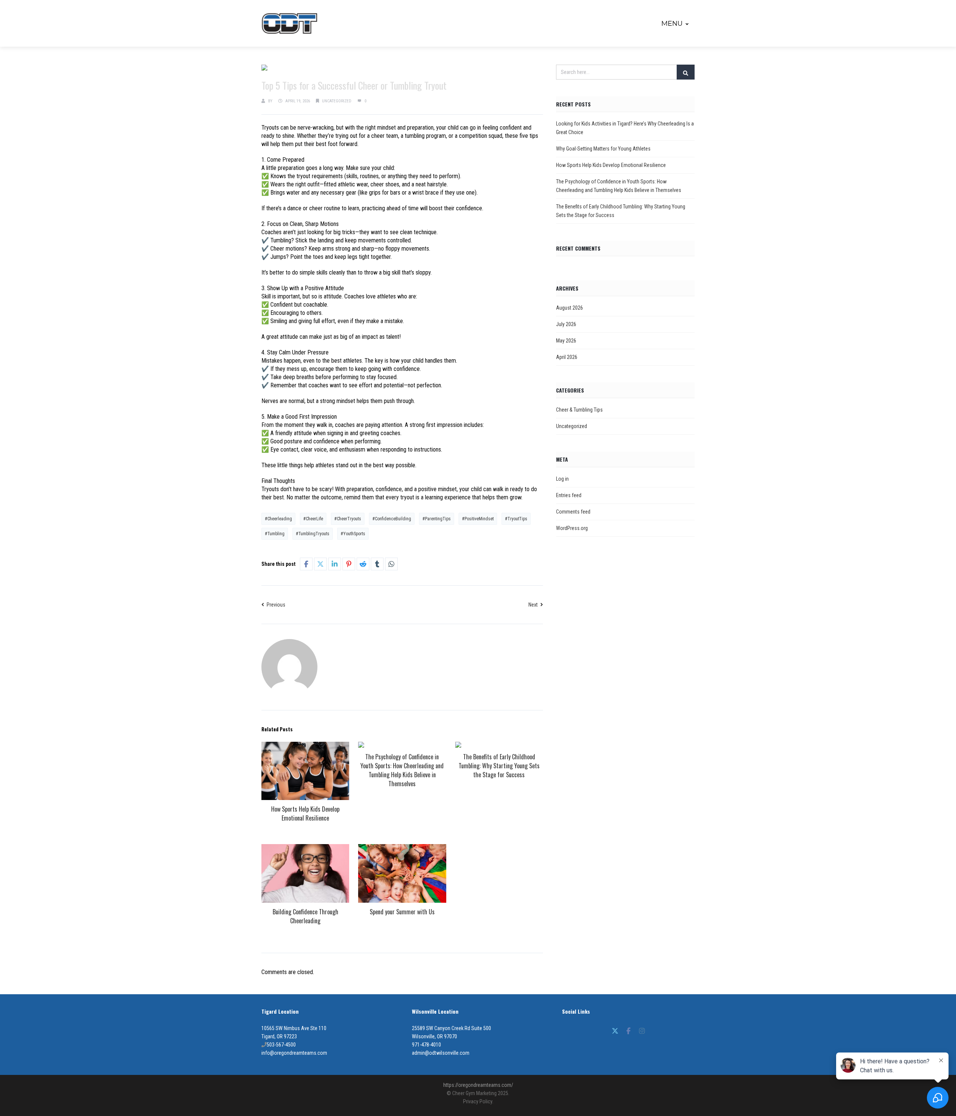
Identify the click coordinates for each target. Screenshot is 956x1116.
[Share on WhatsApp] (391, 564)
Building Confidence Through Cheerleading (305, 916)
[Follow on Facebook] (628, 1031)
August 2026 (569, 308)
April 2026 (566, 357)
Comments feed (573, 512)
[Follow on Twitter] (615, 1031)
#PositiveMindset (478, 518)
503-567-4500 (281, 1045)
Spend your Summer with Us (402, 911)
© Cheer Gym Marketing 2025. (478, 1093)
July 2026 (566, 324)
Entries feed (568, 495)
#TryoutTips (516, 518)
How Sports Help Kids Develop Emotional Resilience (305, 813)
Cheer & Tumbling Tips (579, 410)
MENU (672, 23)
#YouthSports (353, 533)
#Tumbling (275, 533)
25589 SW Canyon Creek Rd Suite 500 (451, 1028)
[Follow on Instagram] (642, 1031)
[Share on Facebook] (306, 564)
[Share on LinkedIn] (335, 564)
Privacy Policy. (478, 1101)
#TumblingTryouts (312, 533)
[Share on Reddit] (363, 564)
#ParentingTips (436, 518)
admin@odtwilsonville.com (440, 1053)
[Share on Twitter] (320, 564)
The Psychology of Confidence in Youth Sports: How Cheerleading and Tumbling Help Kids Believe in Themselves (402, 770)
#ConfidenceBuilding (391, 518)
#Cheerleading (278, 518)
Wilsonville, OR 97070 (434, 1036)
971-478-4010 (426, 1045)
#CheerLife (313, 518)
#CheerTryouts (347, 518)
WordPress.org (572, 528)
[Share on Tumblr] (377, 564)
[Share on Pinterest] (349, 564)
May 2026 (566, 341)
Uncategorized (336, 101)
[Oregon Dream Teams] (289, 23)
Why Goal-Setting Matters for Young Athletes (603, 149)
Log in (562, 479)
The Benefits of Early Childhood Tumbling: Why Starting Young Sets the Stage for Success (499, 765)
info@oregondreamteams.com (294, 1053)
